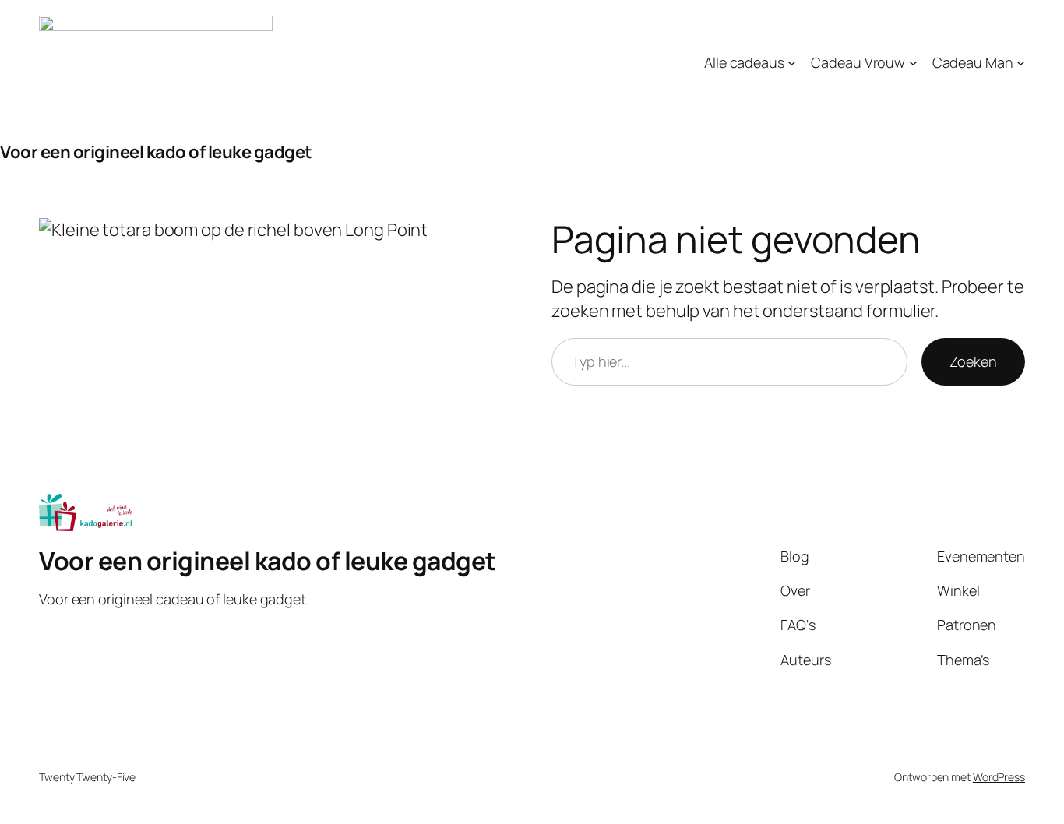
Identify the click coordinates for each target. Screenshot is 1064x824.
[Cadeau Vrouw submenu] (913, 62)
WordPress (999, 776)
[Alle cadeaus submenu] (791, 62)
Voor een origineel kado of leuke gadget (156, 152)
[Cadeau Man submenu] (1020, 62)
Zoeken (973, 361)
